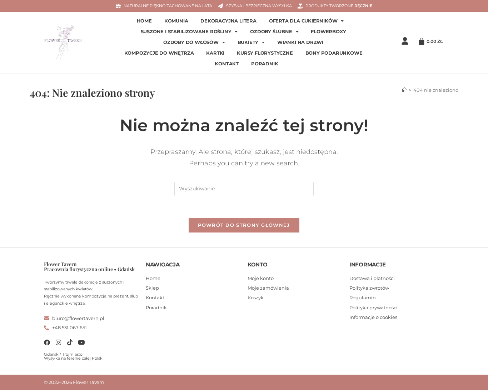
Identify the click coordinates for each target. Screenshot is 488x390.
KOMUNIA (176, 21)
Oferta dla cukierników (303, 21)
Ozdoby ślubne (271, 31)
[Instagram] (58, 342)
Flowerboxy (328, 31)
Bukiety (248, 42)
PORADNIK (264, 63)
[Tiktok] (70, 342)
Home (144, 21)
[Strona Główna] (404, 90)
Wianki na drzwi (300, 42)
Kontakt (227, 63)
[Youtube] (81, 342)
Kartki (215, 53)
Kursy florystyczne (265, 53)
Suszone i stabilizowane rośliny (186, 31)
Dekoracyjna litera (228, 21)
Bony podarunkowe (334, 53)
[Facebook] (47, 342)
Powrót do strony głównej (244, 225)
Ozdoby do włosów (191, 42)
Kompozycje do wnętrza (159, 53)
